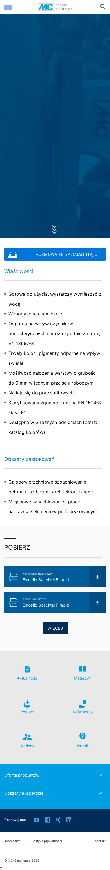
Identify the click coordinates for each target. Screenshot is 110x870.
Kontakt (100, 841)
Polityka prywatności (46, 841)
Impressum (12, 841)
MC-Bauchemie (55, 7)
